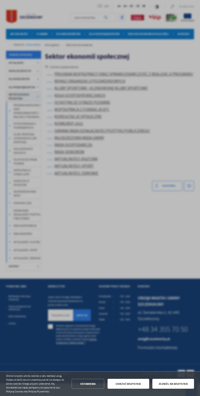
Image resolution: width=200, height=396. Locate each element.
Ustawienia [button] (88, 384)
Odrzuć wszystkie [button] (128, 384)
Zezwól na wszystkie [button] (173, 384)
